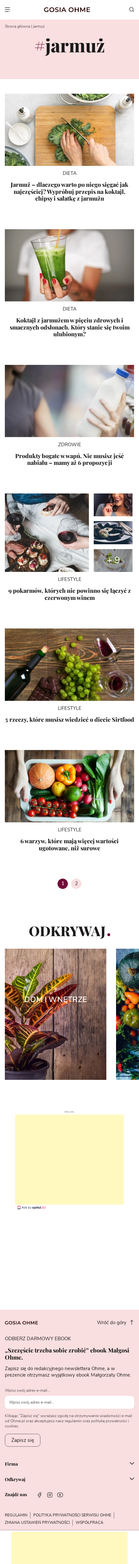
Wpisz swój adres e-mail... (27, 1390)
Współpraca (89, 1522)
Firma (11, 1464)
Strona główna (17, 26)
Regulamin (16, 1515)
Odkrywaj (15, 1479)
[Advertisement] (69, 1160)
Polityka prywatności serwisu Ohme (72, 1515)
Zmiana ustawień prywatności (37, 1522)
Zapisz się (22, 1440)
